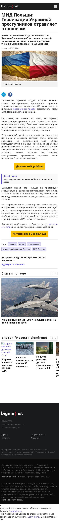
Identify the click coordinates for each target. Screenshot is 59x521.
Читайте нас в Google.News (29, 233)
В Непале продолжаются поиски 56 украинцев (25, 362)
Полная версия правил (12, 499)
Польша (12, 244)
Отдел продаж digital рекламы (35, 476)
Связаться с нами (10, 467)
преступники (34, 244)
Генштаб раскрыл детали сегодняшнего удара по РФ (44, 362)
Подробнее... (15, 510)
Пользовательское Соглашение (19, 470)
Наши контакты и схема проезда (17, 465)
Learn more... (33, 516)
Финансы (35, 438)
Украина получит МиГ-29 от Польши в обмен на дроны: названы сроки (28, 321)
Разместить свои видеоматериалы (39, 467)
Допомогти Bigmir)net (29, 166)
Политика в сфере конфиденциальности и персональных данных (28, 471)
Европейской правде (24, 108)
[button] (52, 273)
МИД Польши (39, 249)
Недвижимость (38, 434)
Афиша (4, 434)
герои (21, 244)
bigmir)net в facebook (13, 264)
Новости (5, 438)
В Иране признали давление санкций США (7, 365)
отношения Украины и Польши (16, 249)
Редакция (41, 465)
